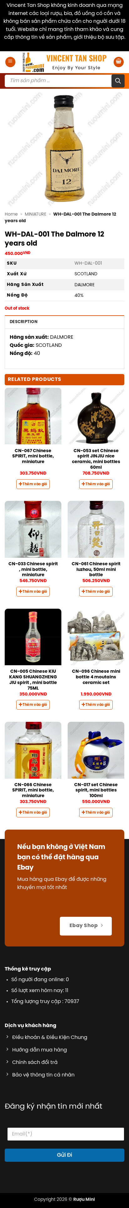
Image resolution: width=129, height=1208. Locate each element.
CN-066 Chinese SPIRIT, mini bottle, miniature (33, 790)
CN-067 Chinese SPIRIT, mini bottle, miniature (33, 456)
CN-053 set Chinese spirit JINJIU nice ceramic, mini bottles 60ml (96, 459)
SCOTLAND (86, 274)
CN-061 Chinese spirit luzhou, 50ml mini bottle (96, 569)
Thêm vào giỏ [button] (35, 484)
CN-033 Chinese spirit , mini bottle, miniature (33, 569)
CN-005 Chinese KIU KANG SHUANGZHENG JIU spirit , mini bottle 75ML (33, 679)
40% (79, 295)
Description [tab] (24, 322)
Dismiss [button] (64, 45)
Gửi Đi (64, 1155)
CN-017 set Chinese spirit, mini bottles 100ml (96, 790)
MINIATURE (35, 214)
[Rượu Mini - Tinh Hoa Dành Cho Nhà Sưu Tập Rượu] (64, 62)
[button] (10, 62)
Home (11, 214)
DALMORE (85, 284)
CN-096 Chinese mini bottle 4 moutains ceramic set (96, 677)
